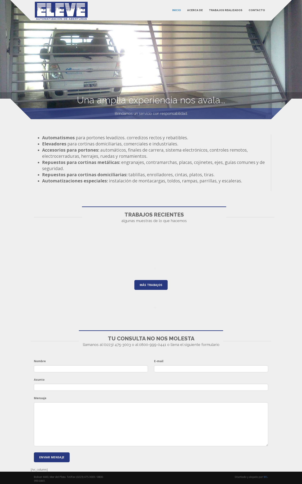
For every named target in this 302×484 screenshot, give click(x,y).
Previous (5, 58)
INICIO (176, 10)
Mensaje (40, 398)
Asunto (39, 379)
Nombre (40, 361)
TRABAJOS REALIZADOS (225, 10)
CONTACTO (257, 10)
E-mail (158, 361)
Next (296, 58)
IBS (265, 477)
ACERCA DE (195, 10)
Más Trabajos (151, 285)
